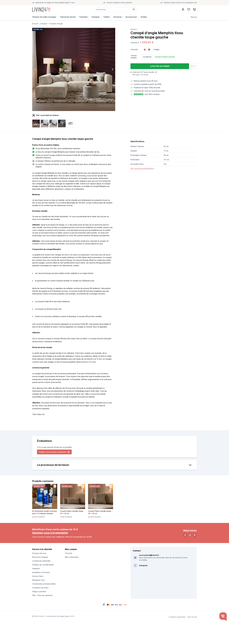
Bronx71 (133, 29)
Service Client (37, 576)
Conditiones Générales (41, 561)
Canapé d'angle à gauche (165, 57)
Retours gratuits (140, 81)
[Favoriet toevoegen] (54, 486)
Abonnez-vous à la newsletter (50, 532)
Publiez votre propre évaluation (52, 452)
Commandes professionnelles (44, 584)
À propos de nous (39, 553)
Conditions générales (177, 617)
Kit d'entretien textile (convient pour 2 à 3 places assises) (44, 512)
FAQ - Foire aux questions (42, 595)
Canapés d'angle (56, 23)
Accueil (35, 23)
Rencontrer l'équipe (40, 557)
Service (194, 17)
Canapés (43, 23)
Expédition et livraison (41, 572)
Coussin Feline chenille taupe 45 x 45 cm (99, 512)
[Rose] (144, 49)
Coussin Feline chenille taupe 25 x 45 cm (71, 512)
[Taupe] (149, 49)
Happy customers (39, 591)
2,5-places (147, 57)
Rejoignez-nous (38, 580)
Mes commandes (71, 557)
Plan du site (192, 617)
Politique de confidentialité (43, 565)
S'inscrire (68, 553)
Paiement (36, 569)
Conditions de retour (40, 588)
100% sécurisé (154, 88)
